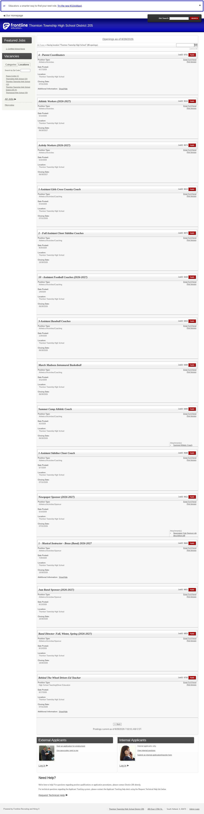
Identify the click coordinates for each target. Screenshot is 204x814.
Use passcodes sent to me (67, 750)
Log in (42, 765)
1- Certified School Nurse (15, 49)
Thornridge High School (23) (16, 79)
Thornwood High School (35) (17, 93)
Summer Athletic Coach (182, 445)
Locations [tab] (23, 64)
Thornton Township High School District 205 (126, 809)
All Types (41, 45)
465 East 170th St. (155, 809)
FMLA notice (9, 105)
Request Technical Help (52, 795)
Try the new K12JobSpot (70, 6)
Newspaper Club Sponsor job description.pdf (185, 534)
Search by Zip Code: (12, 70)
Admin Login (194, 809)
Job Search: (164, 18)
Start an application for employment (70, 746)
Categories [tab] (10, 64)
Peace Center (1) (12, 76)
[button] (200, 6)
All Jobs (9, 99)
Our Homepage (14, 15)
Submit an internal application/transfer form (154, 755)
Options (192, 48)
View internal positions (146, 750)
